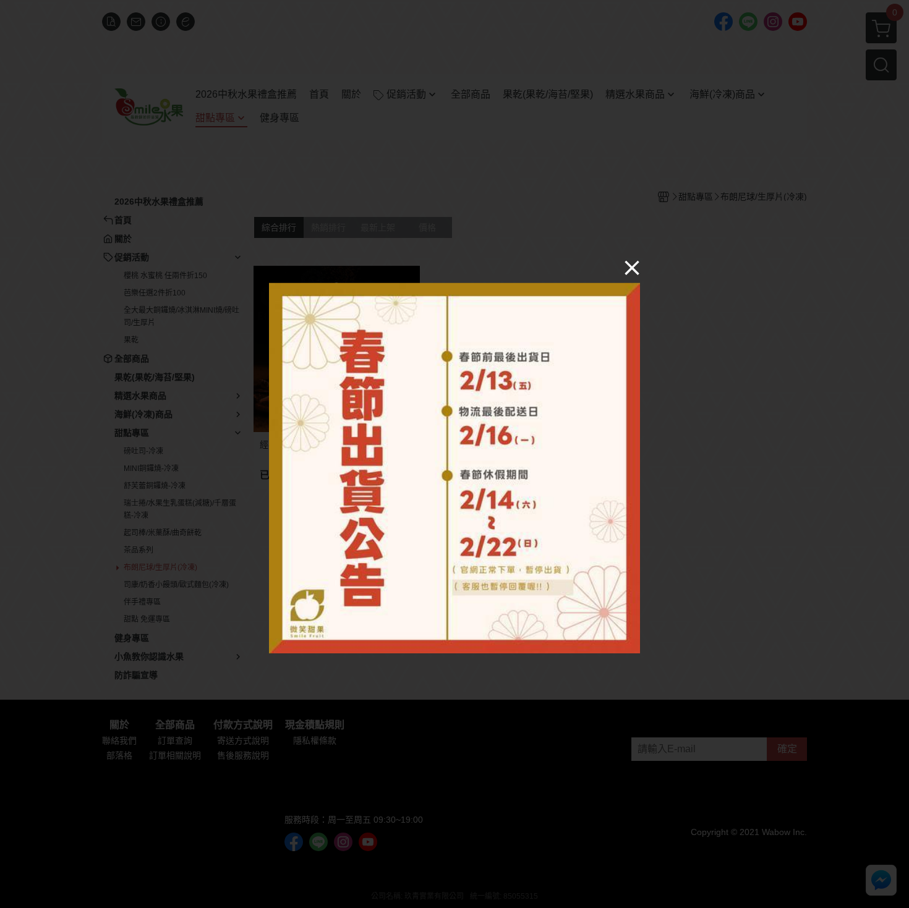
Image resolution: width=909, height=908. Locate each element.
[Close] (632, 267)
